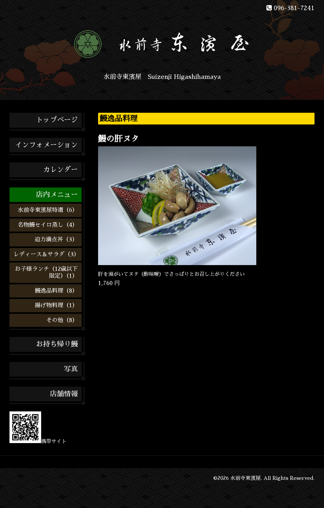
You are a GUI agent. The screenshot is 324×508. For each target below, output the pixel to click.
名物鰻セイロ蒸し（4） (48, 225)
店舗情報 (64, 394)
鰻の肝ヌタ (118, 139)
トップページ (57, 120)
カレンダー (60, 169)
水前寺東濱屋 (245, 478)
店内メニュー (57, 194)
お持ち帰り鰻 (57, 344)
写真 (71, 369)
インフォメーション (46, 145)
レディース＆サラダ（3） (46, 254)
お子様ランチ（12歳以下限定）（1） (46, 272)
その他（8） (62, 320)
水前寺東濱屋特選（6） (48, 210)
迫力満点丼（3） (56, 239)
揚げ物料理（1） (56, 305)
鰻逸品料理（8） (56, 291)
